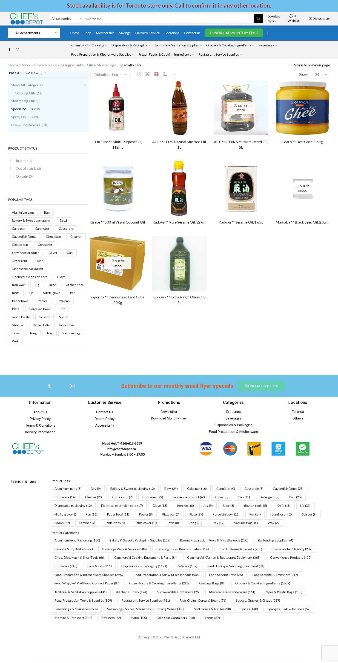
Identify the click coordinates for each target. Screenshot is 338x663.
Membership (105, 33)
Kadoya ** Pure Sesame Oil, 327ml (179, 222)
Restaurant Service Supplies (218, 54)
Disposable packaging (27, 269)
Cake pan (18, 228)
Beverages (266, 45)
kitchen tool (74, 285)
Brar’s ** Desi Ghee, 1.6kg (302, 141)
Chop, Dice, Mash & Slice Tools (79, 557)
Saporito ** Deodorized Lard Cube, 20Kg (117, 300)
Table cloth (41, 325)
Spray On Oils (22, 117)
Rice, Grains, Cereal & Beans (203, 600)
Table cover (66, 325)
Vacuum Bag (71, 333)
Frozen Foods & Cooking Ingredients (165, 54)
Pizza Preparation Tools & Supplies (83, 600)
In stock (25, 160)
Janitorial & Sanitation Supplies (177, 45)
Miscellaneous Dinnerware (232, 592)
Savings (125, 33)
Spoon (63, 317)
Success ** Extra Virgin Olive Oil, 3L (179, 300)
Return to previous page (311, 65)
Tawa (16, 333)
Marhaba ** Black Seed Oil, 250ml (302, 222)
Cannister (42, 228)
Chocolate (53, 236)
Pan (72, 293)
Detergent (19, 261)
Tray (49, 333)
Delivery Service (147, 33)
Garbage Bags (212, 583)
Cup (70, 253)
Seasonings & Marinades (76, 609)
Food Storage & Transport (275, 575)
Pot (62, 309)
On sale (24, 176)
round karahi (21, 317)
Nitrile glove (51, 293)
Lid (31, 293)
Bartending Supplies (275, 540)
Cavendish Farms (24, 236)
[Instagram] (17, 50)
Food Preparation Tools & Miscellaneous (167, 575)
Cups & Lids (99, 566)
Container (45, 244)
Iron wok (18, 285)
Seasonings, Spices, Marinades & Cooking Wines (145, 609)
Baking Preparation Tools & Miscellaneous (214, 540)
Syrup (139, 618)
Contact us (192, 33)
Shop (87, 33)
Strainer (17, 325)
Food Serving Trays (226, 575)
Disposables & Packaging (129, 45)
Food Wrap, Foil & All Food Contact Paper (87, 583)
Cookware (65, 566)
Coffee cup (20, 244)
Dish (40, 261)
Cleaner (76, 236)
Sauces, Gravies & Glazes (258, 600)
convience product (25, 253)
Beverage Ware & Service (124, 549)
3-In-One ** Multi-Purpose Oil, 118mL (118, 144)
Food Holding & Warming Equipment (235, 566)
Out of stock (28, 168)
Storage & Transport (73, 618)
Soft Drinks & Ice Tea (212, 609)
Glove (61, 277)
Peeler (42, 301)
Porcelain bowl (39, 309)
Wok (15, 341)
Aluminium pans (23, 212)
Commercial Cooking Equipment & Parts (146, 557)
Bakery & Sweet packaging (31, 220)
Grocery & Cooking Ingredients (228, 45)
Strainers (111, 618)
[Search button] (258, 18)
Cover (53, 253)
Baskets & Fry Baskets (73, 549)
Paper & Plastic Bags (283, 592)
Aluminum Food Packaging (77, 540)
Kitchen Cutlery (131, 592)
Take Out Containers (176, 618)
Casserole (66, 228)
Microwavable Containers (178, 592)
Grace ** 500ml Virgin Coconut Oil (117, 222)
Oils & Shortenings (101, 65)
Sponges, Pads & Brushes (288, 609)
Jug (36, 285)
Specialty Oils (22, 109)
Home (74, 33)
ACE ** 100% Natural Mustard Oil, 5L (241, 144)
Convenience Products (290, 557)
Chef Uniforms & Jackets (240, 549)
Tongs (212, 618)
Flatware (187, 566)
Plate (16, 309)
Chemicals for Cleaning (87, 45)
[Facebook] (9, 50)
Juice (52, 285)
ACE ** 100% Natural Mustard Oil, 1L (179, 144)
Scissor (44, 317)
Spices (249, 609)
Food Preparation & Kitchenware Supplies (101, 54)
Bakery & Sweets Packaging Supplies (139, 540)
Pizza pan (63, 301)
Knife (16, 293)
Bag (47, 212)
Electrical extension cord (29, 277)
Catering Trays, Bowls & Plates (182, 549)
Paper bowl (20, 301)
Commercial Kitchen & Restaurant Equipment (224, 557)
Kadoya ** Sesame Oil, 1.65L (241, 222)
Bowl (63, 220)
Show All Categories (27, 85)
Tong (33, 333)
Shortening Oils (23, 101)
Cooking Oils (25, 93)
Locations (171, 33)
